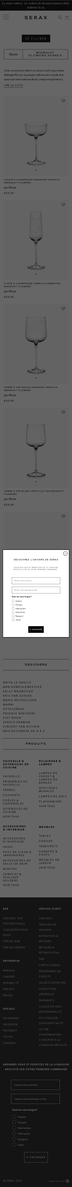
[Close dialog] (65, 553)
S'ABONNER (36, 629)
